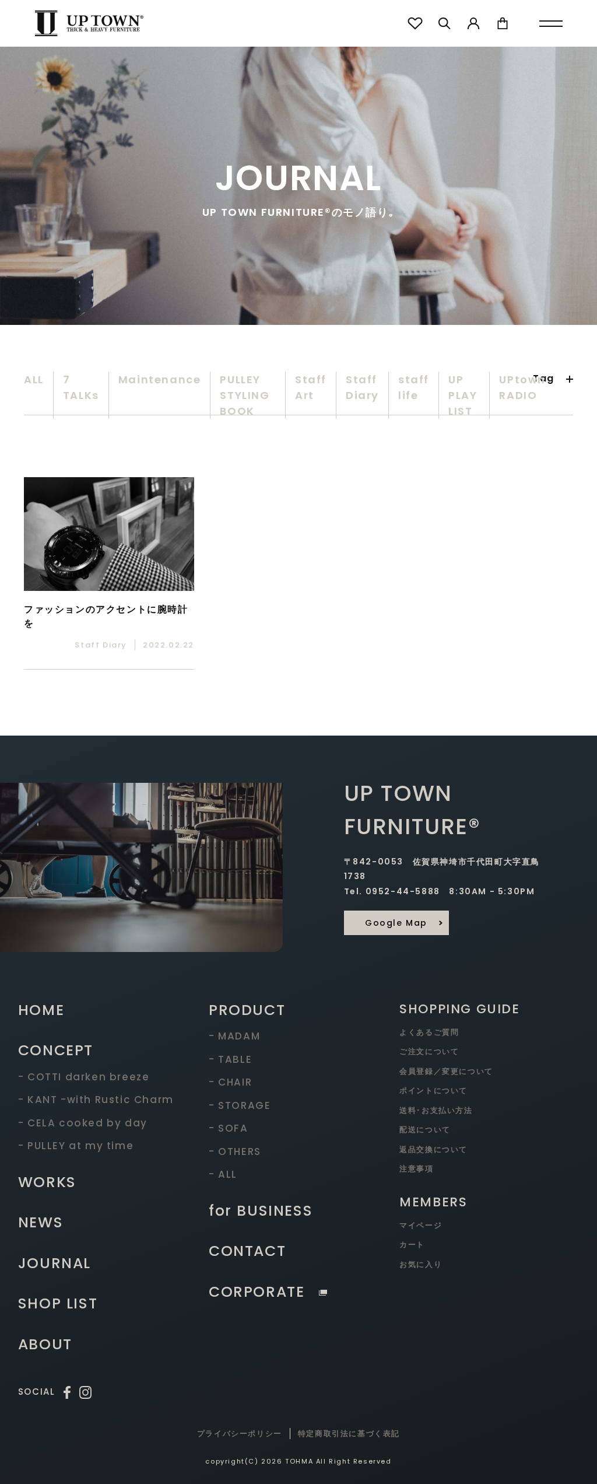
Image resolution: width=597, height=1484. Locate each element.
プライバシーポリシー (239, 1433)
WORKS (47, 1182)
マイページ (420, 1225)
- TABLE (230, 1059)
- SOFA (228, 1128)
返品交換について (433, 1149)
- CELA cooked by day (83, 1123)
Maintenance (159, 379)
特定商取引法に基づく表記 (349, 1433)
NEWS (40, 1222)
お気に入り (420, 1264)
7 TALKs (81, 387)
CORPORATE (256, 1292)
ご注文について (429, 1051)
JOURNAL (54, 1263)
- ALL (223, 1174)
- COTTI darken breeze (84, 1077)
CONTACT (247, 1251)
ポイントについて (433, 1090)
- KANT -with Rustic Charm (96, 1100)
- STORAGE (240, 1105)
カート (412, 1244)
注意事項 (416, 1168)
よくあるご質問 (429, 1032)
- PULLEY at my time (76, 1146)
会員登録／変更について (446, 1071)
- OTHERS (235, 1151)
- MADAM (234, 1036)
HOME (41, 1010)
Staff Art (310, 387)
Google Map (396, 923)
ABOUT (45, 1344)
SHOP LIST (57, 1303)
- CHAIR (230, 1082)
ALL (34, 379)
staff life (413, 387)
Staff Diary (362, 387)
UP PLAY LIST (462, 395)
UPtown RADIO (522, 387)
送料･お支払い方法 (435, 1110)
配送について (425, 1129)
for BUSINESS (260, 1210)
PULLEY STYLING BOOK (244, 395)
